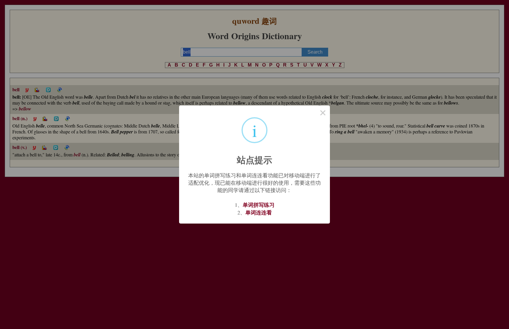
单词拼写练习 (259, 205)
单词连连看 (258, 212)
